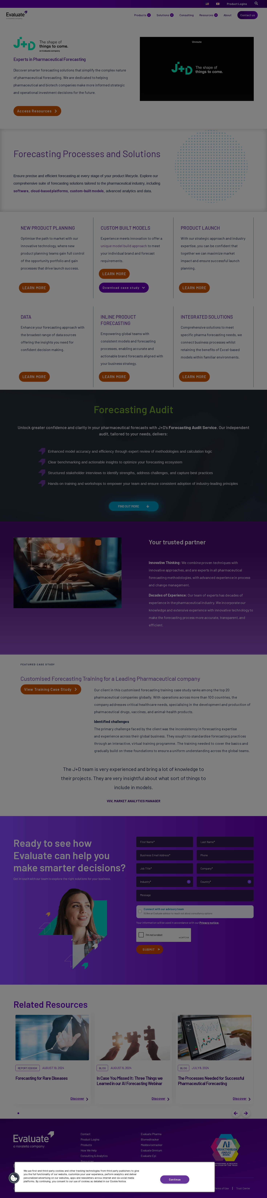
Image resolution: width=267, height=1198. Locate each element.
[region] (115, 1177)
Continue (175, 1179)
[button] (14, 1178)
